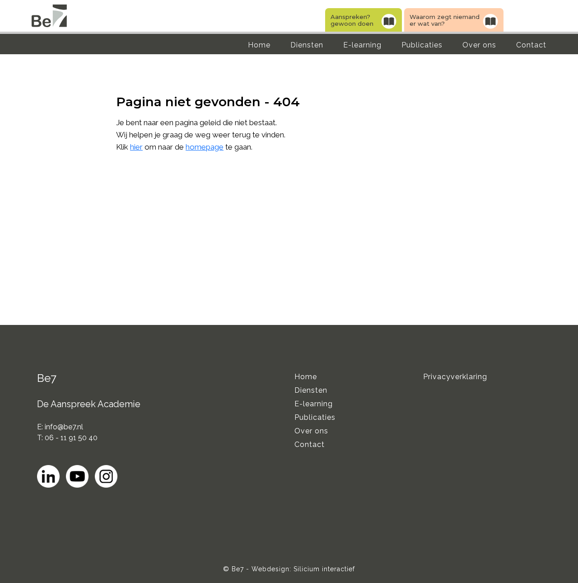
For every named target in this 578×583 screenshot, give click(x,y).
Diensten (306, 45)
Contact (531, 45)
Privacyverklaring (455, 376)
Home (259, 45)
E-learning (362, 45)
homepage (205, 146)
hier (136, 146)
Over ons (479, 45)
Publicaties (422, 45)
